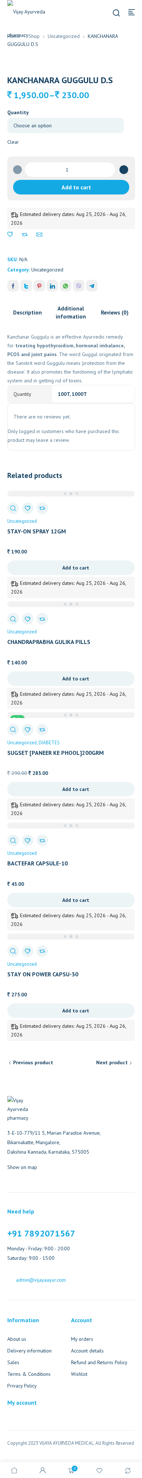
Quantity (18, 112)
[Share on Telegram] (92, 286)
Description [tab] (27, 312)
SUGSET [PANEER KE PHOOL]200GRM (55, 752)
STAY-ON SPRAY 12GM (36, 531)
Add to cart (76, 187)
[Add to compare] (25, 235)
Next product (112, 1062)
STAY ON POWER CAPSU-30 (42, 974)
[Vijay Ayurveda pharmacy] (32, 23)
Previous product (33, 1062)
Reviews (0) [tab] (115, 312)
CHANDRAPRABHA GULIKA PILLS (48, 641)
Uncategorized (64, 36)
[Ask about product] (39, 235)
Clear (13, 142)
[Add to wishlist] (10, 235)
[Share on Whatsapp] (65, 286)
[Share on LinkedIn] (52, 286)
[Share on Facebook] (13, 286)
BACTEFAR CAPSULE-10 (37, 863)
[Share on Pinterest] (39, 286)
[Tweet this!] (26, 286)
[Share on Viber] (78, 286)
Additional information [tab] (71, 312)
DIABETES (49, 743)
